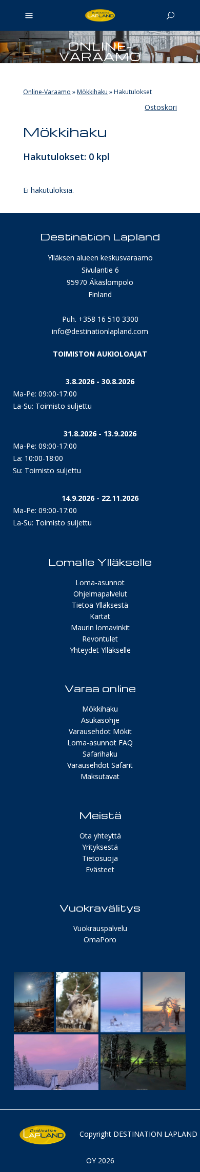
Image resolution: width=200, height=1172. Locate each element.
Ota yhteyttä (100, 836)
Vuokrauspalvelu (100, 928)
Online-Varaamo (47, 91)
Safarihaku (100, 754)
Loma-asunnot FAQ (100, 742)
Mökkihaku (92, 91)
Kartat (100, 616)
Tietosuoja (100, 858)
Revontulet (100, 639)
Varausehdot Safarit (100, 765)
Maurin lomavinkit (100, 627)
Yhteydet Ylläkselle (100, 650)
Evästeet (100, 869)
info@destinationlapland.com (100, 331)
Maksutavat (100, 776)
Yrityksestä (100, 847)
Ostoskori (161, 107)
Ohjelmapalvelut (100, 594)
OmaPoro (100, 939)
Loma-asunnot (100, 582)
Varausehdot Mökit (100, 731)
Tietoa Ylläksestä (100, 605)
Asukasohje (100, 720)
